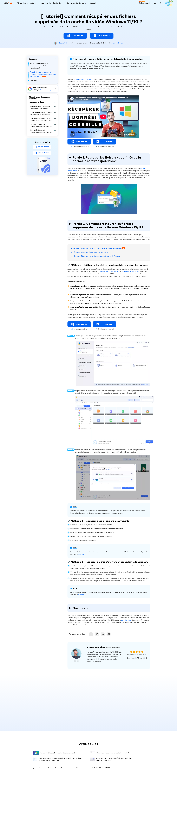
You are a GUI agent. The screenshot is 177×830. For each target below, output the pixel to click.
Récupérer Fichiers (117, 43)
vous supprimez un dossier (82, 79)
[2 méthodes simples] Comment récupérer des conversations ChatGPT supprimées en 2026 (41, 114)
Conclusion (34, 81)
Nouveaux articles (36, 102)
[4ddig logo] (8, 3)
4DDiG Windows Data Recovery (109, 271)
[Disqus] (88, 701)
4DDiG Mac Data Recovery (130, 271)
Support (93, 3)
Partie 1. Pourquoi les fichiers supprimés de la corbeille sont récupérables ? (40, 66)
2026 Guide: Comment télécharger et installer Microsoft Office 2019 (41, 131)
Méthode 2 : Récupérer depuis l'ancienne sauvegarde (90, 252)
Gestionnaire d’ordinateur (75, 3)
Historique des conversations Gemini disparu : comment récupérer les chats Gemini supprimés (40, 108)
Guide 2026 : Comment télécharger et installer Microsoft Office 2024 (41, 125)
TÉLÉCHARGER (77, 36)
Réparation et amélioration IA (51, 3)
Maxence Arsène (63, 43)
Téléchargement (144, 2)
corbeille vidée (126, 620)
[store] (155, 3)
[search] (161, 3)
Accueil (37, 768)
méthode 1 (82, 554)
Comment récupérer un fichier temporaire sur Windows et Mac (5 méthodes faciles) (41, 120)
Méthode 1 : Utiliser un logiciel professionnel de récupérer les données (97, 248)
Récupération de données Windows (39, 98)
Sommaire (33, 59)
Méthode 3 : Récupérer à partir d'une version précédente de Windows (96, 256)
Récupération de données (25, 3)
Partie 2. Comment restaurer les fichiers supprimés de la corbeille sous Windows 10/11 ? (43, 74)
